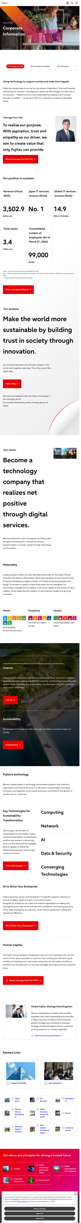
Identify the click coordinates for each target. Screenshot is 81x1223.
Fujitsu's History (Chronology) (19, 1113)
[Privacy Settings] (22, 1201)
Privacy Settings (40, 1209)
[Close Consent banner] (76, 1193)
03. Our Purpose (63, 66)
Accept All (39, 1218)
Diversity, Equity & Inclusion (18, 1129)
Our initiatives (55, 1083)
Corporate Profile (18, 1083)
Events (68, 1113)
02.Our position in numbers (40, 66)
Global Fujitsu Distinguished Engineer (48, 1036)
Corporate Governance (19, 1180)
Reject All (39, 1213)
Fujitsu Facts (17, 1100)
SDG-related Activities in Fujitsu (44, 1129)
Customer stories (69, 1129)
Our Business (43, 1100)
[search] (72, 3)
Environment (44, 1180)
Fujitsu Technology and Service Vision (44, 1169)
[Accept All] (15, 1199)
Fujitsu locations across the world (44, 1113)
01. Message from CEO (15, 66)
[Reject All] (54, 1199)
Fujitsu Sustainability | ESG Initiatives (70, 1168)
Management (69, 1100)
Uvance (17, 1169)
